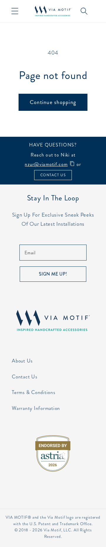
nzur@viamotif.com (46, 164)
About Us (22, 361)
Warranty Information (36, 408)
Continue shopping (53, 102)
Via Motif (52, 530)
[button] (15, 11)
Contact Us (24, 376)
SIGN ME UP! (53, 274)
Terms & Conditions (33, 392)
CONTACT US (53, 175)
